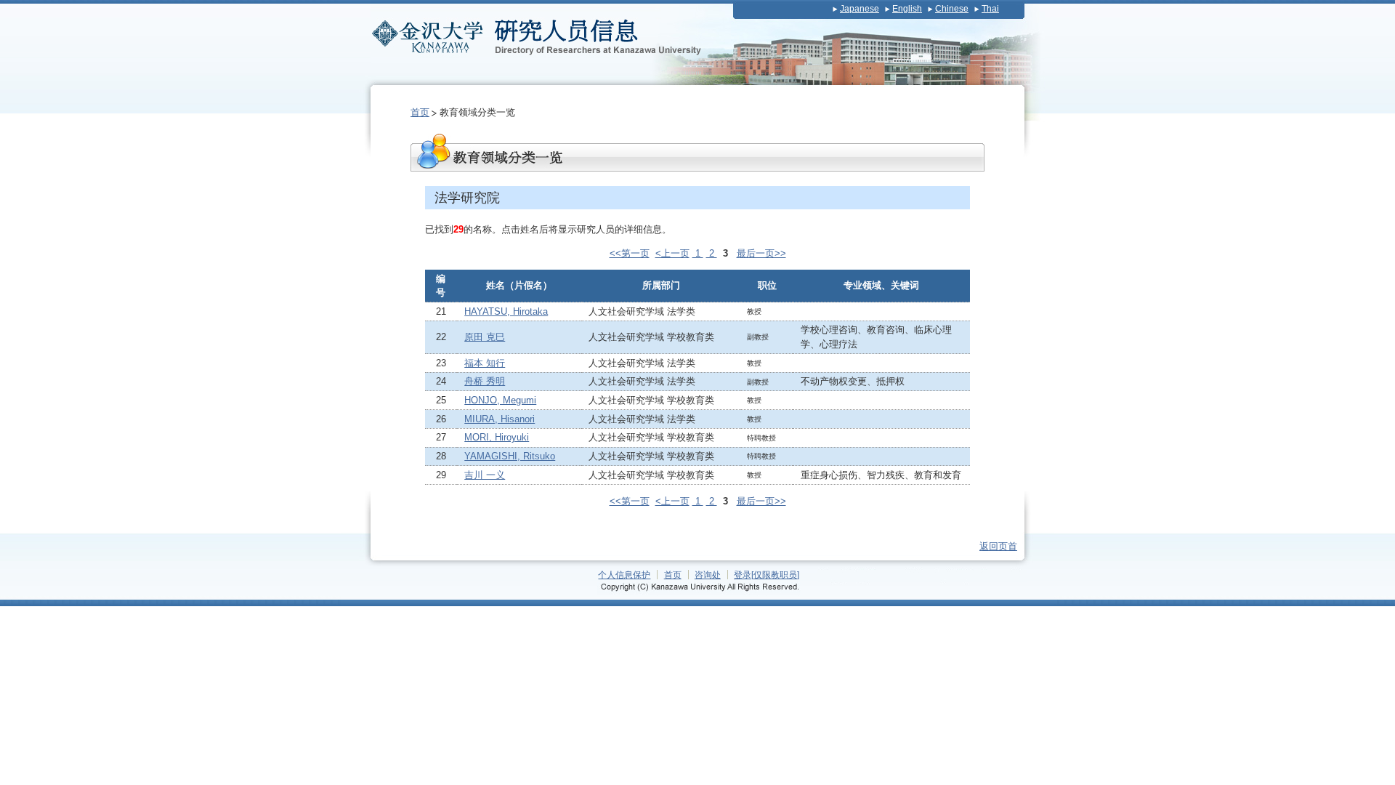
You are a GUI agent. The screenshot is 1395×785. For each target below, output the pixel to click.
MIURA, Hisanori (499, 419)
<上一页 (672, 253)
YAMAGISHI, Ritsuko (509, 456)
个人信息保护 (624, 574)
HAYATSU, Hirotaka (506, 311)
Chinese (952, 9)
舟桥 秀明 (484, 381)
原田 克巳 (484, 336)
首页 (420, 112)
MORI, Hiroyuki (496, 437)
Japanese (859, 9)
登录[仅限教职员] (766, 574)
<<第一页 (630, 253)
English (907, 9)
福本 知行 (484, 363)
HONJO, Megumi (500, 400)
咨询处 (708, 574)
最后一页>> (761, 253)
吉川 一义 (484, 475)
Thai (990, 9)
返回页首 (998, 546)
